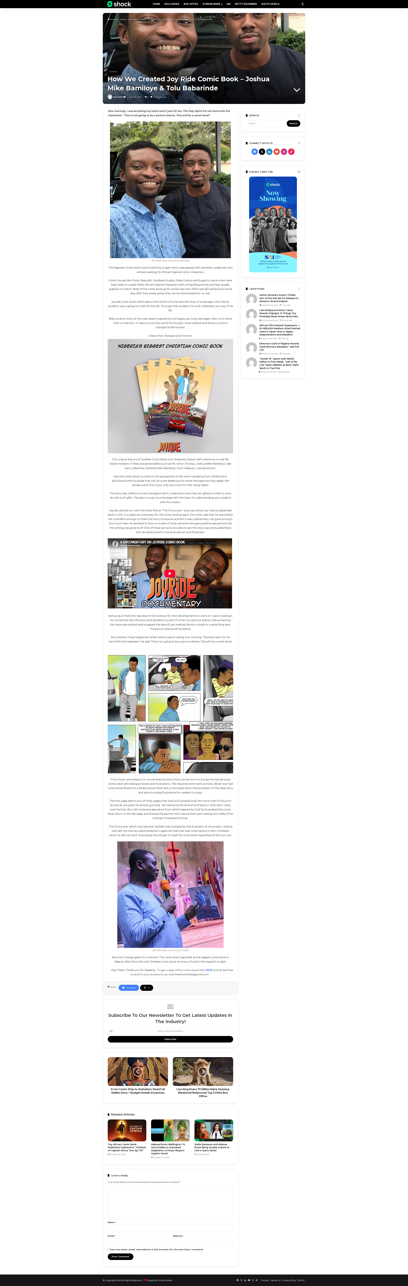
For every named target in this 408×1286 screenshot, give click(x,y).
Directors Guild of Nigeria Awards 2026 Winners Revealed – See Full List (279, 346)
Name (112, 1222)
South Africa (270, 4)
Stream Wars (211, 4)
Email (112, 1236)
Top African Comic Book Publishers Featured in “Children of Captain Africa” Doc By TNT (127, 1147)
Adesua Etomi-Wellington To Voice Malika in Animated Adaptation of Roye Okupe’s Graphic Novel (168, 1149)
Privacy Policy (289, 1280)
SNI (228, 4)
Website (178, 1236)
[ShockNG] (119, 4)
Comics (122, 19)
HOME (156, 4)
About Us (275, 1280)
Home (113, 19)
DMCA (301, 1280)
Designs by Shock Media (159, 1280)
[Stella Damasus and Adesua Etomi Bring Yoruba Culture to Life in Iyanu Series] (213, 1130)
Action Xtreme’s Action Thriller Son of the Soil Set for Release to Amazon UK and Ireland (279, 298)
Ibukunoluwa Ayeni (270, 305)
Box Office (191, 4)
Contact (265, 1280)
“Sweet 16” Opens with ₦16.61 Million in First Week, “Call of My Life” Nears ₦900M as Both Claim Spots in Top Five (279, 363)
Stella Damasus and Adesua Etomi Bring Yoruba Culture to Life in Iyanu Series (211, 1147)
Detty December (246, 4)
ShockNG (118, 97)
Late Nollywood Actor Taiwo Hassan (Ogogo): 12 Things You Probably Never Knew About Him (278, 313)
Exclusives (171, 4)
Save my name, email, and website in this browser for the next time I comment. (157, 1249)
